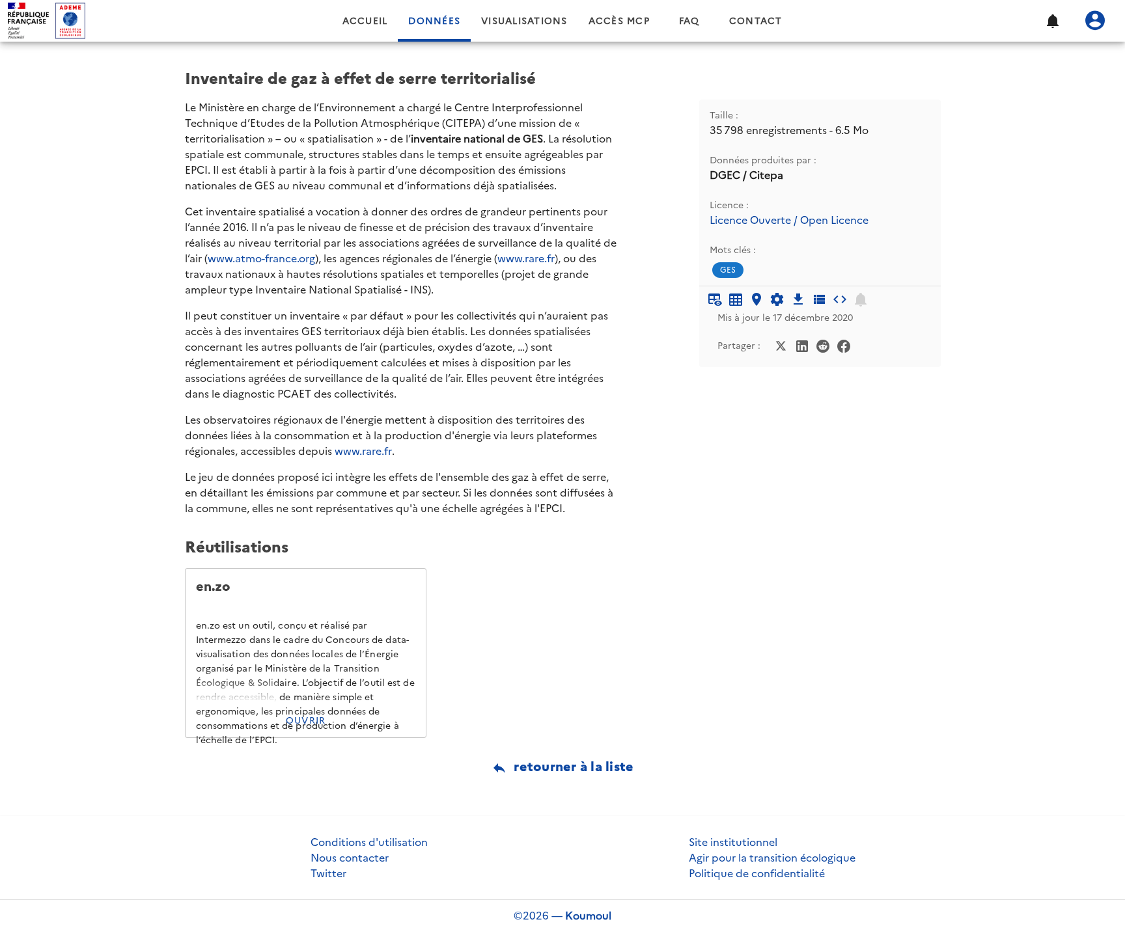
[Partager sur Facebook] (843, 345)
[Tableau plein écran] (735, 299)
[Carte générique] (756, 299)
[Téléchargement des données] (798, 299)
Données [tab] (434, 21)
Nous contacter (350, 857)
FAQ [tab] (689, 21)
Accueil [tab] (365, 21)
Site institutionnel (733, 842)
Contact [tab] (756, 21)
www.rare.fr (526, 258)
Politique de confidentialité (757, 873)
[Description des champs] (819, 299)
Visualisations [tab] (524, 21)
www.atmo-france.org (261, 258)
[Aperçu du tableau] (714, 299)
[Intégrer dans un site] (839, 299)
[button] (1052, 21)
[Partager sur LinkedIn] (802, 345)
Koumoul (588, 915)
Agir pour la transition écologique (772, 857)
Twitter (328, 873)
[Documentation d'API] (777, 299)
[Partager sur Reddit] (822, 345)
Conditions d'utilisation (369, 842)
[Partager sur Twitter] (781, 345)
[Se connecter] (1095, 21)
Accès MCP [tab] (619, 21)
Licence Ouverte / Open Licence (789, 220)
